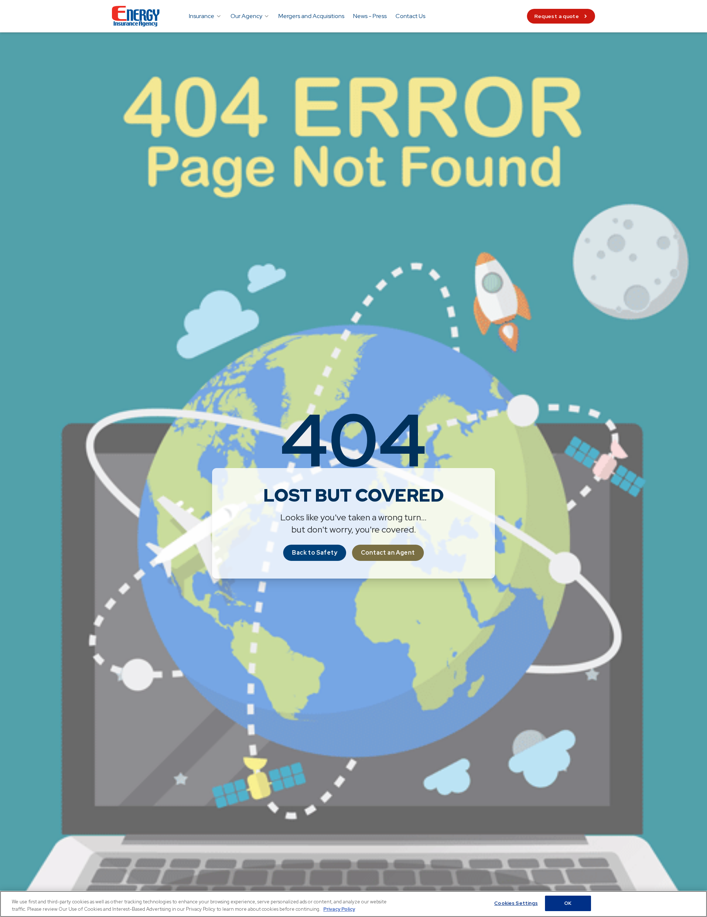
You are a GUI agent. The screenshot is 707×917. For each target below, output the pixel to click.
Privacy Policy (339, 909)
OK (567, 903)
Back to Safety (314, 552)
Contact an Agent (388, 552)
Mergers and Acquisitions (311, 16)
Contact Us (410, 16)
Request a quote (556, 16)
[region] (353, 904)
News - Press (370, 16)
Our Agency (246, 16)
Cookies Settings (516, 903)
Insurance (201, 16)
